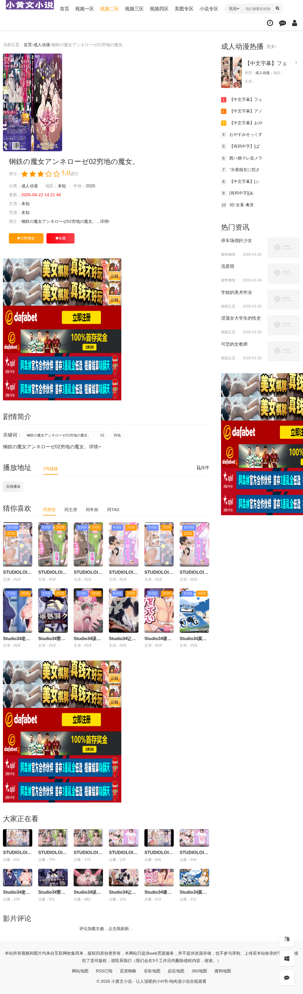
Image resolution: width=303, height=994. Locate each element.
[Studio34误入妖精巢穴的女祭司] (88, 878)
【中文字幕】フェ (266, 63)
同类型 (49, 509)
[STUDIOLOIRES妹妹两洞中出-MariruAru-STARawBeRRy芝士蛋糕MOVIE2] (88, 838)
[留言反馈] (282, 23)
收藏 (62, 238)
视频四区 (159, 8)
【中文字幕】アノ (242, 111)
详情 (104, 221)
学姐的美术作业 (236, 292)
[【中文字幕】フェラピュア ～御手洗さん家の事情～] (231, 72)
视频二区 (109, 8)
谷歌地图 (152, 971)
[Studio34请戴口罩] (159, 878)
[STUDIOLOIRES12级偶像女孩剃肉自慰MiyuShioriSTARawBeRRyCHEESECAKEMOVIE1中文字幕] (123, 838)
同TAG (113, 509)
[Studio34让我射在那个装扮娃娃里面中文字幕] (123, 878)
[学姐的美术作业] (283, 299)
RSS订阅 (104, 971)
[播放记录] (270, 23)
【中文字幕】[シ (241, 181)
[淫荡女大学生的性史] (283, 325)
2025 (90, 185)
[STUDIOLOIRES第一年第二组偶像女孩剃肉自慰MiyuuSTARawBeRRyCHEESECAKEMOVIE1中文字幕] (194, 838)
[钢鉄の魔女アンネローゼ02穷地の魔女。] (32, 102)
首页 (64, 8)
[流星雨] (283, 273)
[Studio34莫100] (194, 878)
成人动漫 (41, 44)
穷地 (117, 435)
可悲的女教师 (234, 344)
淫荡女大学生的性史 (241, 317)
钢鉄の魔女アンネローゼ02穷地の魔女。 (59, 435)
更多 (271, 46)
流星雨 (227, 266)
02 (102, 435)
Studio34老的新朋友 (23, 638)
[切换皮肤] (286, 958)
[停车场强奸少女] (283, 247)
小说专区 (208, 8)
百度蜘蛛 (128, 971)
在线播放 (13, 486)
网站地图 (80, 971)
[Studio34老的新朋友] (17, 878)
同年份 (92, 509)
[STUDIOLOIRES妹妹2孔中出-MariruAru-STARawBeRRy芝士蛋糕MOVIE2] (52, 838)
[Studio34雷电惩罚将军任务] (52, 878)
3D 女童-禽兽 (238, 204)
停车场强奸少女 (236, 240)
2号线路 (50, 468)
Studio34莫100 (194, 638)
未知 (62, 185)
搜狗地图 (223, 971)
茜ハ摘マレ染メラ (242, 158)
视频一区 (84, 8)
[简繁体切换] (286, 939)
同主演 (71, 509)
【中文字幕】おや (242, 122)
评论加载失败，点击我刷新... (106, 928)
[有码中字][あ (238, 193)
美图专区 (184, 8)
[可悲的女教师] (283, 351)
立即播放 (27, 238)
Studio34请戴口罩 (162, 638)
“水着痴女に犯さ (241, 169)
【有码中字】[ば (241, 146)
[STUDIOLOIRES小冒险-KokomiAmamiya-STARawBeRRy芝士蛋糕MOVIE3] (159, 838)
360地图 (199, 971)
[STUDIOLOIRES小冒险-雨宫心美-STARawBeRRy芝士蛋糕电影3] (17, 838)
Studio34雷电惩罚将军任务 (65, 638)
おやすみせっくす (242, 134)
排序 (205, 467)
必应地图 (176, 971)
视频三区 (134, 8)
